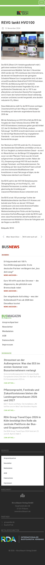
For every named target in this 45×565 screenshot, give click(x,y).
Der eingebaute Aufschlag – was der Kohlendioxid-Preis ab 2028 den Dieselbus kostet (21, 300)
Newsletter (7, 327)
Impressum (7, 344)
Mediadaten (7, 331)
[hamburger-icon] (41, 2)
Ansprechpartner (10, 322)
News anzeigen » (10, 275)
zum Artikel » (9, 383)
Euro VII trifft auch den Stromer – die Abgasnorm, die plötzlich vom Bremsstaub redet (21, 284)
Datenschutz (8, 340)
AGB (4, 336)
